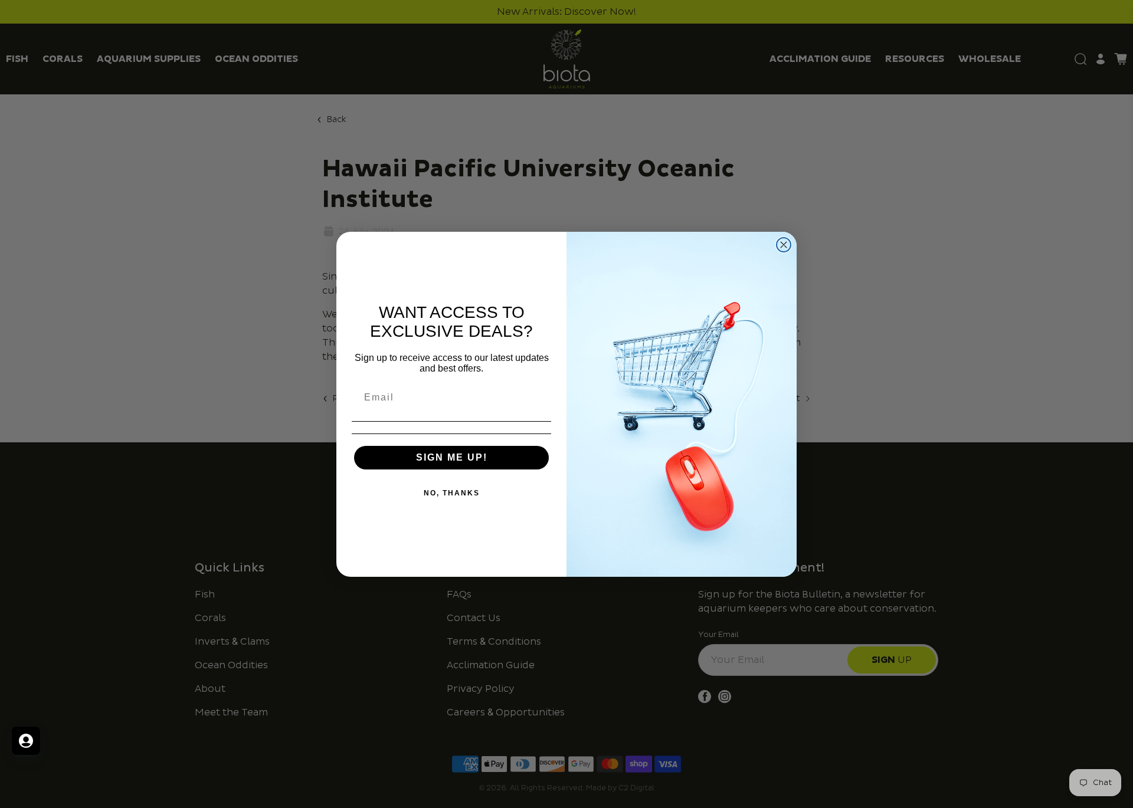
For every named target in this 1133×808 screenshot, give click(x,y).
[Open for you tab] (26, 741)
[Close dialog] (784, 245)
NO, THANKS (452, 493)
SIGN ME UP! (451, 457)
